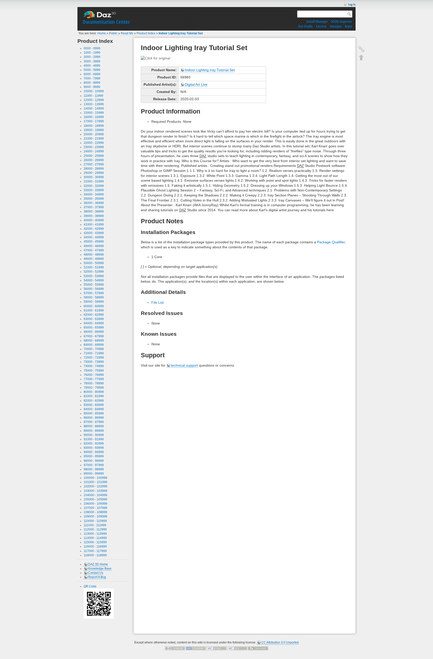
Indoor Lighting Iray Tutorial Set (181, 33)
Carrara (321, 26)
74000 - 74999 (94, 366)
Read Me (127, 33)
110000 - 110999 (95, 521)
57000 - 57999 (94, 293)
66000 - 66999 (94, 332)
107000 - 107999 (95, 508)
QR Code (90, 586)
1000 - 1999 (92, 52)
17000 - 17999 (94, 121)
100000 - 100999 (95, 478)
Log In (352, 4)
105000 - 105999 (95, 499)
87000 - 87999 (94, 422)
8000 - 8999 (92, 82)
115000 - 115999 (95, 542)
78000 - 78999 (94, 383)
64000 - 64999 (94, 323)
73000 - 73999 (94, 362)
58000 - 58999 (94, 297)
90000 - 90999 (94, 435)
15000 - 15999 (94, 113)
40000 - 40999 (94, 220)
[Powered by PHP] (196, 648)
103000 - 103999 (95, 491)
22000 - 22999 (94, 143)
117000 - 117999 (95, 551)
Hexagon (336, 26)
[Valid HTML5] (216, 648)
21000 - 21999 (94, 138)
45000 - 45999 (94, 241)
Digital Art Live (196, 84)
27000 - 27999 (94, 164)
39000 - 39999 (94, 216)
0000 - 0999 (92, 48)
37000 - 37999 (94, 207)
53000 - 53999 (94, 276)
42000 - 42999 (94, 229)
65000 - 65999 (94, 327)
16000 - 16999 (94, 117)
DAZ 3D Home (98, 564)
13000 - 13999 (94, 104)
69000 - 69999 (94, 345)
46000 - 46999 (94, 246)
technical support (184, 365)
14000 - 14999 (94, 108)
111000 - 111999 (95, 525)
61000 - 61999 (94, 310)
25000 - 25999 (94, 156)
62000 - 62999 (94, 314)
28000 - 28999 (94, 168)
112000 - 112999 (95, 529)
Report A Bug (97, 577)
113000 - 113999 (95, 533)
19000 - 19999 (94, 130)
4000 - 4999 (92, 65)
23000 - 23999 (94, 147)
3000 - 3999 (92, 61)
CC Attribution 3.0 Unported (280, 642)
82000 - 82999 (94, 400)
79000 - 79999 (94, 387)
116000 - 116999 (95, 546)
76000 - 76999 (94, 375)
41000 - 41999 (94, 224)
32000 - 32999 (94, 186)
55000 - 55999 (94, 284)
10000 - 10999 (94, 91)
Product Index (146, 33)
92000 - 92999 (94, 443)
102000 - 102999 (95, 486)
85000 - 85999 (94, 413)
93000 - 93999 (94, 448)
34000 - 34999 (94, 194)
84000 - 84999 (94, 409)
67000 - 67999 (94, 336)
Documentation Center (106, 21)
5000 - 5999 (92, 70)
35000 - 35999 (94, 198)
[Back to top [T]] (361, 57)
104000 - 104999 (95, 495)
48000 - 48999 (94, 254)
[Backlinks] (361, 49)
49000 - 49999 (94, 259)
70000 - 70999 (94, 349)
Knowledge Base (100, 568)
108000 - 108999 (95, 512)
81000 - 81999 (94, 396)
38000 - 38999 (94, 211)
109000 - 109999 (95, 516)
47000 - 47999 (94, 250)
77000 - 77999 (94, 379)
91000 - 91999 (94, 439)
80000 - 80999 (94, 392)
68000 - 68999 (94, 340)
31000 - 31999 (94, 181)
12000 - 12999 (94, 100)
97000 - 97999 (94, 465)
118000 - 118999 (95, 555)
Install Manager (317, 21)
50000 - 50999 (94, 263)
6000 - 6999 (92, 74)
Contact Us (95, 573)
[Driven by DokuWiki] (258, 648)
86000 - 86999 (94, 417)
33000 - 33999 (94, 190)
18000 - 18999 (94, 126)
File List (157, 302)
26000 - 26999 (94, 160)
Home (101, 33)
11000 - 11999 (93, 95)
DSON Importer (341, 21)
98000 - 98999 (94, 469)
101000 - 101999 (95, 482)
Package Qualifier (331, 242)
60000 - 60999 (94, 306)
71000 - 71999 (94, 353)
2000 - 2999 (92, 57)
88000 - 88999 (94, 426)
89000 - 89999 (94, 430)
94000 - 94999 (94, 452)
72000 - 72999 (94, 357)
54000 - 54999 (94, 280)
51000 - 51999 (94, 267)
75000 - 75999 (94, 370)
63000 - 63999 (94, 319)
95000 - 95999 (94, 456)
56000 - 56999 (94, 289)
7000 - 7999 (92, 78)
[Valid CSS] (237, 648)
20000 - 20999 (94, 134)
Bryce (348, 26)
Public (113, 33)
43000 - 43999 (94, 233)
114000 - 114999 (95, 538)
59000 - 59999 (94, 301)
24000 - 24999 (94, 151)
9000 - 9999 (92, 87)
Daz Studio (305, 26)
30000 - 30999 (94, 177)
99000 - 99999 (94, 473)
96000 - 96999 (94, 461)
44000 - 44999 (94, 237)
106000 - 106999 (95, 503)
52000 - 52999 (94, 271)
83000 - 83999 (94, 405)
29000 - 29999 (94, 173)
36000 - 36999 (94, 203)
